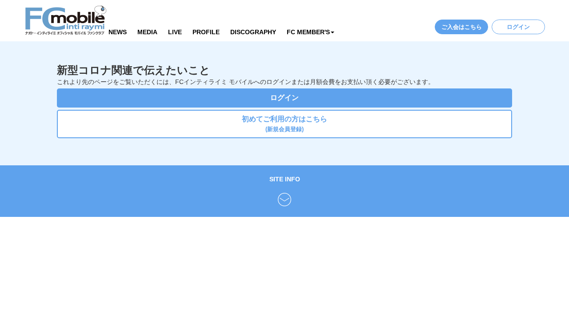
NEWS (117, 32)
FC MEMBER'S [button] (308, 32)
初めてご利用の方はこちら (284, 123)
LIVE (175, 32)
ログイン (518, 27)
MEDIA (147, 32)
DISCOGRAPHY (253, 32)
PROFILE (206, 32)
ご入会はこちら (461, 27)
